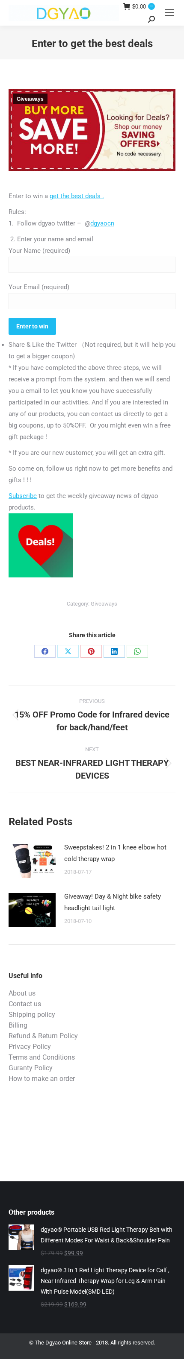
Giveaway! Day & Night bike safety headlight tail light (112, 902)
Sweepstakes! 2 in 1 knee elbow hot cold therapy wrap (115, 853)
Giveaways (30, 99)
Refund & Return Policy (43, 1036)
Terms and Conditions (42, 1057)
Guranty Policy (31, 1068)
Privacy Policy (30, 1047)
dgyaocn (102, 223)
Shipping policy (32, 1014)
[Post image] (32, 861)
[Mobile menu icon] (169, 13)
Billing (18, 1025)
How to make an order (42, 1079)
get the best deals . (77, 196)
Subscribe (23, 496)
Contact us (25, 1004)
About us (22, 993)
